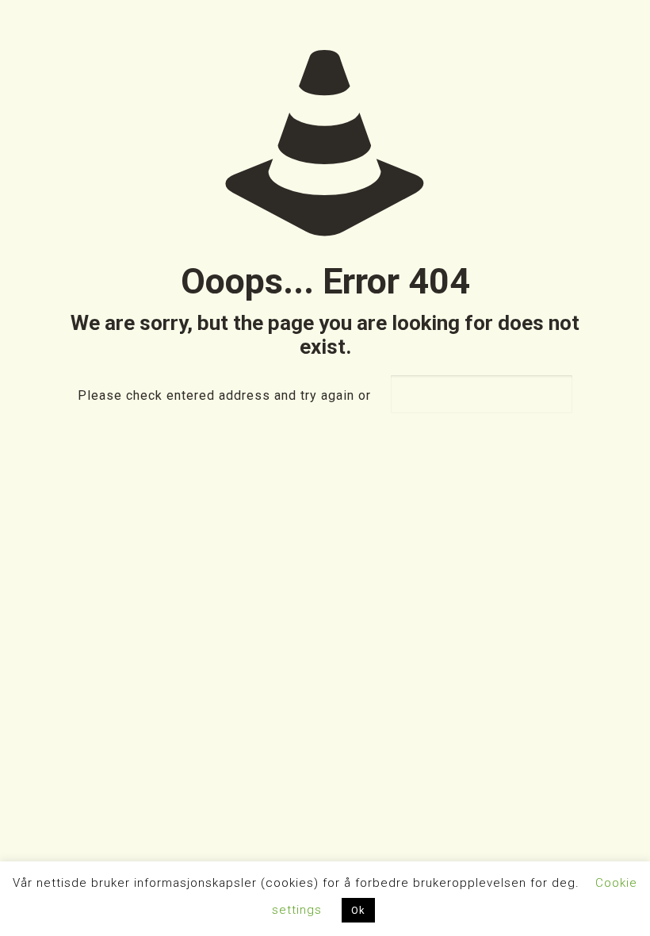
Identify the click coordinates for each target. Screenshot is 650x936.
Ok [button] (358, 910)
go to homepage (482, 394)
